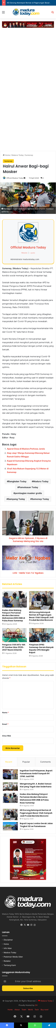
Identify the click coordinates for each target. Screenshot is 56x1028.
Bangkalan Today (17, 481)
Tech (37, 1009)
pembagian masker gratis (28, 493)
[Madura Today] (28, 12)
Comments (45, 762)
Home (7, 155)
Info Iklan (8, 948)
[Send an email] (24, 178)
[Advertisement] (28, 58)
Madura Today (18, 155)
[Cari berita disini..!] (52, 13)
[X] (24, 925)
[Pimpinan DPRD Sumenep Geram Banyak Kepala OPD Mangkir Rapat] (41, 635)
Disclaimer (8, 940)
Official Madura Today (14, 178)
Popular (26, 762)
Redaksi (7, 961)
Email (5, 724)
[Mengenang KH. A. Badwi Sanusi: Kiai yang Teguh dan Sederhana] (10, 786)
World (30, 1009)
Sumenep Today (40, 499)
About (17, 1009)
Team (24, 1009)
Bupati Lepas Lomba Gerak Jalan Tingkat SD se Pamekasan (36, 825)
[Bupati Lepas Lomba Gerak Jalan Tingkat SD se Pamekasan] (10, 826)
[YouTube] (28, 925)
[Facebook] (21, 925)
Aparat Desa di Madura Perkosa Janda (26, 448)
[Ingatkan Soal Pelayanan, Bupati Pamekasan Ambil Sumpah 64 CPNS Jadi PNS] (10, 774)
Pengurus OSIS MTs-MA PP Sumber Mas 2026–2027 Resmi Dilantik (13, 647)
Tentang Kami (10, 965)
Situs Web (6, 736)
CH (36, 1005)
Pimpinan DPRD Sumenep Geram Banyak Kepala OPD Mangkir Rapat (41, 648)
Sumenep (29, 155)
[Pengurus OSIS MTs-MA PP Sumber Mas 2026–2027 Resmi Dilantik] (14, 635)
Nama (5, 712)
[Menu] (3, 13)
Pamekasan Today (28, 487)
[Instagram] (31, 925)
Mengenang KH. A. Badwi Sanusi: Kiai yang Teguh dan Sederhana (36, 785)
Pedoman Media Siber (13, 957)
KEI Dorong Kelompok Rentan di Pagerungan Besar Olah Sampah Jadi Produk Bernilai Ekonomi (41, 616)
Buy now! (45, 1009)
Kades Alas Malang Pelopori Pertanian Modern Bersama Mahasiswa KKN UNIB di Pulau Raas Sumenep (13, 615)
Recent (8, 762)
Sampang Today (16, 499)
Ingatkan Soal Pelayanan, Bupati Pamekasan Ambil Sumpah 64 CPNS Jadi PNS (36, 773)
